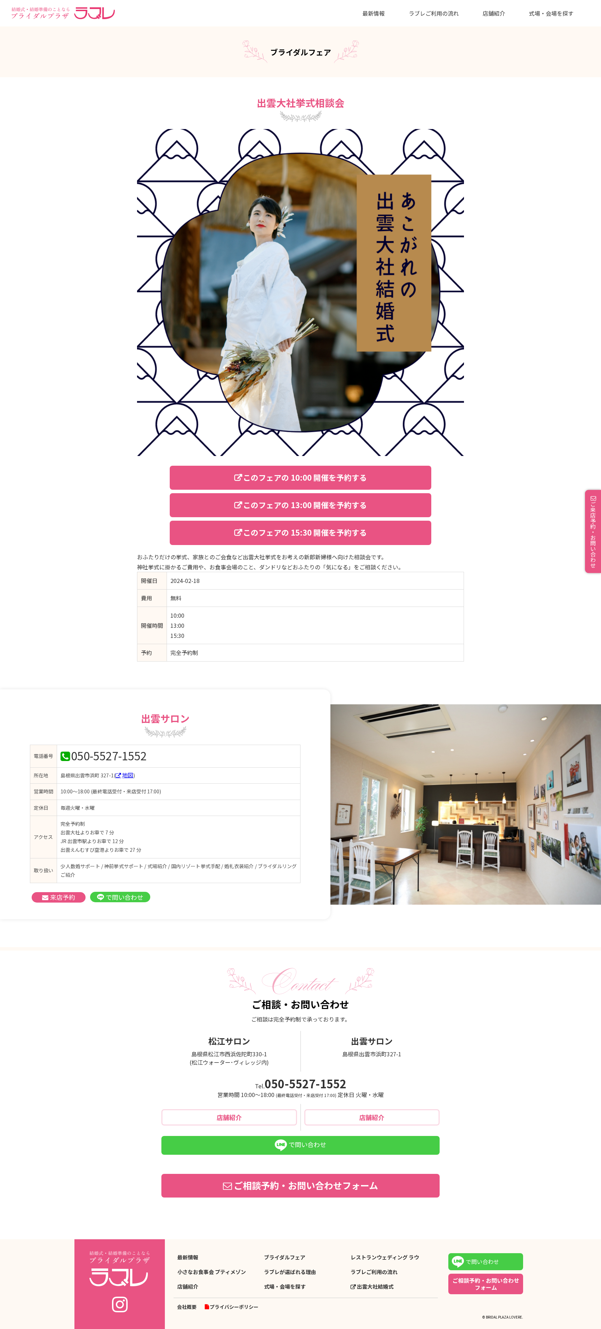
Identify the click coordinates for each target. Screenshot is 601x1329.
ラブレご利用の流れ (434, 13)
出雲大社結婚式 (375, 1286)
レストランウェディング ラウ (385, 1257)
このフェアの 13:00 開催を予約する (305, 504)
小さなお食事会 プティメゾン (211, 1271)
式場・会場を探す (551, 13)
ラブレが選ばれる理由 (290, 1271)
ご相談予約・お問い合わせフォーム (306, 1185)
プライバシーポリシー (234, 1306)
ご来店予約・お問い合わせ (593, 534)
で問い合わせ (124, 897)
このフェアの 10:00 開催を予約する (305, 477)
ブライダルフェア (284, 1257)
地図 (127, 775)
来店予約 (62, 897)
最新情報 (373, 13)
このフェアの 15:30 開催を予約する (305, 532)
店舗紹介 (494, 13)
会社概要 (187, 1306)
